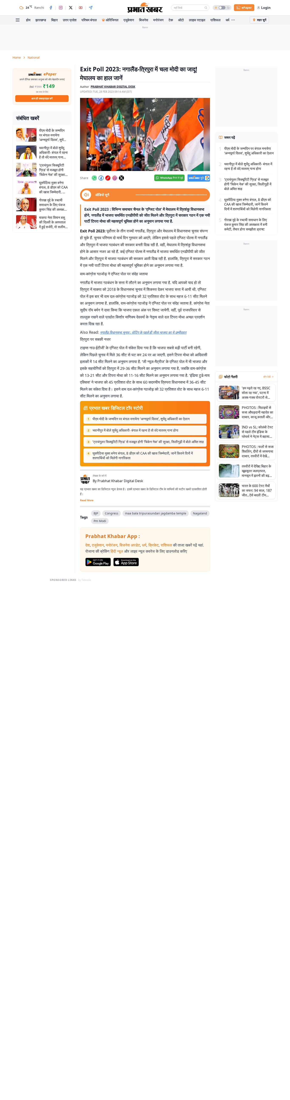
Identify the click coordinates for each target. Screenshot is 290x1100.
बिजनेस (143, 20)
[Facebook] (51, 7)
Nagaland (200, 513)
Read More (86, 500)
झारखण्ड (40, 20)
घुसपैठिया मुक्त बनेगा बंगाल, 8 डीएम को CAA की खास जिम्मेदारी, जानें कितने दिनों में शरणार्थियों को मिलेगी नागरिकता (143, 455)
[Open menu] (17, 20)
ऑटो (181, 20)
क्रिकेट (153, 545)
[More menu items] (233, 20)
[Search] (206, 8)
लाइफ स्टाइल (197, 20)
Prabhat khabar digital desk (113, 87)
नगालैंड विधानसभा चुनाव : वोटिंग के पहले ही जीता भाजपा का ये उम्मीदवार (143, 332)
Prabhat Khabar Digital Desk (120, 481)
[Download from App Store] (126, 562)
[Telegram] (90, 7)
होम (28, 20)
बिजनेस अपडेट (130, 545)
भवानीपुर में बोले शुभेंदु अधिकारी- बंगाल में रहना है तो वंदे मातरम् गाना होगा (135, 430)
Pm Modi (100, 521)
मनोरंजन (158, 20)
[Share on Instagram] (114, 178)
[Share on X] (121, 178)
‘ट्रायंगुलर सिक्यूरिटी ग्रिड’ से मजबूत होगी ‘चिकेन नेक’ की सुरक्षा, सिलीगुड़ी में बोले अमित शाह (148, 441)
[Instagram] (61, 7)
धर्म (227, 20)
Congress (111, 513)
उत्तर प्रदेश (69, 20)
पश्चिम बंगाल (89, 20)
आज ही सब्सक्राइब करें (41, 98)
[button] (145, 134)
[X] (71, 7)
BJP (96, 513)
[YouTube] (80, 7)
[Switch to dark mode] (222, 7)
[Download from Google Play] (98, 562)
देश (87, 545)
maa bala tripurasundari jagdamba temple (155, 513)
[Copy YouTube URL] (107, 178)
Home (17, 57)
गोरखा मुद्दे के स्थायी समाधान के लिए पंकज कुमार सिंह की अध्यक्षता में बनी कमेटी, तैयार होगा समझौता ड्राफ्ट (245, 224)
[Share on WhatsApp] (94, 178)
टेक (171, 20)
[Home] (145, 8)
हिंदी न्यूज (116, 551)
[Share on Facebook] (101, 178)
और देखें (266, 376)
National (34, 57)
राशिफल (215, 20)
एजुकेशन (129, 20)
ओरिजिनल (112, 20)
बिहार (54, 20)
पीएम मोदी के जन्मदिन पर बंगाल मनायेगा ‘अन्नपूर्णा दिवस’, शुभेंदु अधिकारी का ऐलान (141, 419)
